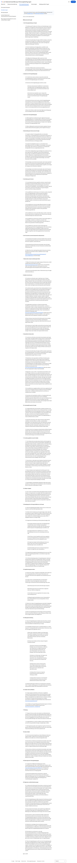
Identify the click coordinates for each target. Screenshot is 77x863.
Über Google (17, 861)
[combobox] (60, 861)
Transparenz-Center (40, 861)
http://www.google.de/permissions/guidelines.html (34, 367)
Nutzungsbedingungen (24, 4)
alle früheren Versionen (39, 13)
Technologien (34, 4)
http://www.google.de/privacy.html (31, 264)
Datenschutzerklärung (12, 4)
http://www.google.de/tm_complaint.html (32, 706)
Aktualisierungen (4, 9)
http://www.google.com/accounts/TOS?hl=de (33, 767)
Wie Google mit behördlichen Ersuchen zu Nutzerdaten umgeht (8, 19)
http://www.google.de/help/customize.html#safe (34, 312)
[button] (69, 2)
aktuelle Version (30, 13)
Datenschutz (23, 861)
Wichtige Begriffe (4, 12)
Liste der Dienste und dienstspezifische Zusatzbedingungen (8, 16)
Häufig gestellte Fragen (44, 4)
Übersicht (3, 4)
